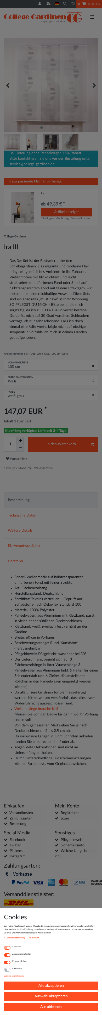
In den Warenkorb (61, 444)
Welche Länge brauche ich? (36, 709)
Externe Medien (19, 961)
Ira (42, 193)
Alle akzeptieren (51, 986)
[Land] (57, 4)
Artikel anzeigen (67, 212)
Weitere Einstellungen (14, 976)
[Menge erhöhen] (20, 440)
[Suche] (65, 4)
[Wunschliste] (72, 4)
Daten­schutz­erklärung (16, 938)
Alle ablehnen (51, 1007)
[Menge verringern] (20, 448)
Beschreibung (19, 500)
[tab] (51, 500)
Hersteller (15, 561)
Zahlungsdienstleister (21, 954)
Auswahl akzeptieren (51, 996)
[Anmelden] (40, 4)
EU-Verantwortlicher (24, 546)
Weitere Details (20, 530)
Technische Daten (22, 515)
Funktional (17, 968)
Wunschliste (18, 458)
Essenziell (16, 946)
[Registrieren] (49, 4)
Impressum (34, 938)
